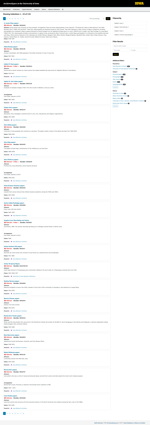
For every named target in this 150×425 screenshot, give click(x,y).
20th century (118, 79)
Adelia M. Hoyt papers (11, 64)
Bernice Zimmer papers (11, 298)
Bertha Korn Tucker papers (13, 316)
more (114, 87)
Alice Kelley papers (10, 125)
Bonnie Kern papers (10, 370)
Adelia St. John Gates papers (13, 81)
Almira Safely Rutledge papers (14, 203)
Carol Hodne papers (10, 396)
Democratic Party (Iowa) (121, 103)
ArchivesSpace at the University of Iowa (21, 3)
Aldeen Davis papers (11, 107)
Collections (16, 9)
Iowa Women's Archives (20, 42)
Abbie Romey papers (11, 47)
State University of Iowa (121, 96)
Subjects (36, 9)
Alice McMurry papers (11, 160)
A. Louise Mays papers (11, 23)
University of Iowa (119, 93)
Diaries (116, 82)
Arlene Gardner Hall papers (13, 246)
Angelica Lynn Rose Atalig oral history (16, 220)
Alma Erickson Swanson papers (14, 186)
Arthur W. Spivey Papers (12, 264)
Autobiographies (119, 84)
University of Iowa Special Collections (24, 276)
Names (44, 9)
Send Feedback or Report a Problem (134, 423)
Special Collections (54, 9)
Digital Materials (27, 9)
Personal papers (119, 74)
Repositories (6, 9)
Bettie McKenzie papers (12, 352)
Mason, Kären (117, 98)
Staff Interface (98, 423)
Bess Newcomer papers (11, 335)
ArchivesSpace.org (112, 423)
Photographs (118, 77)
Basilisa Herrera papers (11, 281)
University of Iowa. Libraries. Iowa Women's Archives (129, 101)
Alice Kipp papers (10, 142)
